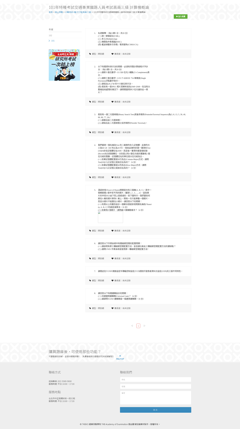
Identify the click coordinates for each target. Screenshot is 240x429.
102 (50, 35)
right (145, 326)
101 (53, 40)
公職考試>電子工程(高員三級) (78, 12)
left (132, 326)
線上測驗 (59, 12)
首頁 (51, 12)
